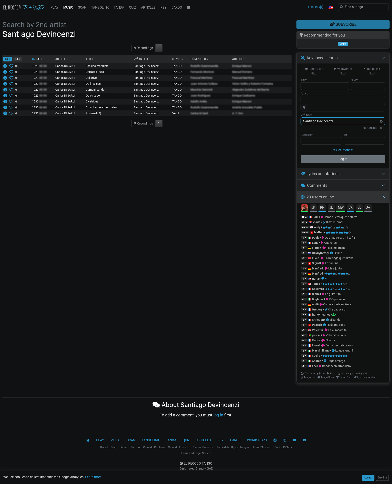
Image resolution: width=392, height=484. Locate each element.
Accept (368, 477)
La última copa (335, 324)
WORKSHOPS (257, 440)
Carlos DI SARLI (65, 66)
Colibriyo (91, 77)
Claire (316, 294)
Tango (316, 283)
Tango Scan (315, 68)
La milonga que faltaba (339, 258)
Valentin (317, 330)
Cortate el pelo (95, 71)
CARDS (177, 7)
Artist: (304, 93)
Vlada (316, 222)
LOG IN (313, 7)
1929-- (39, 66)
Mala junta (335, 268)
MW (341, 207)
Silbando (335, 319)
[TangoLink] (324, 222)
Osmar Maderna (203, 447)
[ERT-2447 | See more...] (6, 95)
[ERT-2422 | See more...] (6, 89)
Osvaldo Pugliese (154, 447)
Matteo (318, 232)
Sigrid (316, 263)
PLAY (54, 7)
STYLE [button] (177, 59)
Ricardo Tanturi (130, 447)
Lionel (316, 345)
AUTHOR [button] (238, 59)
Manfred (317, 268)
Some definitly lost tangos (232, 447)
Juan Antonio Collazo (204, 83)
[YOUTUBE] (294, 440)
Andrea (316, 361)
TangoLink (373, 68)
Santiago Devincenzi (146, 66)
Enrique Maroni (241, 66)
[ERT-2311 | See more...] (6, 66)
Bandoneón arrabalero (336, 366)
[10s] (16, 66)
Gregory (317, 309)
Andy (317, 227)
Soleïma (317, 288)
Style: (354, 80)
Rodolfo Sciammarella (204, 66)
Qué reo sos (93, 83)
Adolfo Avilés (198, 101)
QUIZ (132, 7)
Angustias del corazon (339, 345)
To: (345, 134)
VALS (175, 113)
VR (351, 207)
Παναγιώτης (320, 253)
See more (343, 150)
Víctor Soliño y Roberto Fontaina (252, 83)
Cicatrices (92, 101)
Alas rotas (330, 242)
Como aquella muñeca (337, 304)
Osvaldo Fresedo (178, 447)
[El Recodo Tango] (88, 440)
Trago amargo (336, 361)
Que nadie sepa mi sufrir (339, 237)
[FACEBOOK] (275, 440)
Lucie (315, 258)
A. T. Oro (237, 113)
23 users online (320, 197)
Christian (318, 319)
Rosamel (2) (93, 113)
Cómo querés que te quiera (340, 217)
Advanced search (322, 57)
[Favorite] (12, 66)
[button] (330, 7)
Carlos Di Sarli (199, 113)
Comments (317, 185)
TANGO (177, 66)
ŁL (359, 207)
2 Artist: (307, 115)
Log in (343, 159)
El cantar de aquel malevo (102, 107)
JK (313, 207)
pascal (316, 335)
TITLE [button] (90, 59)
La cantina (331, 263)
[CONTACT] (188, 7)
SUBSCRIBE (345, 24)
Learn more (93, 477)
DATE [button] (39, 59)
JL (331, 207)
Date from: (307, 134)
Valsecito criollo (335, 335)
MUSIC (68, 7)
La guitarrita (332, 294)
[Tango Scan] (332, 253)
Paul (315, 217)
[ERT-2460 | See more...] (6, 83)
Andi (315, 304)
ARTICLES (148, 7)
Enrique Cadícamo (243, 95)
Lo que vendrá (344, 350)
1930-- (39, 101)
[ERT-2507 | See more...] (6, 107)
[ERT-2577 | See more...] (6, 77)
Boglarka (318, 299)
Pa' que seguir (337, 299)
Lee (314, 366)
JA (368, 207)
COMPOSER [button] (198, 59)
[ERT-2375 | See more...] (6, 71)
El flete (338, 253)
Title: (304, 80)
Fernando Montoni (202, 71)
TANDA (119, 7)
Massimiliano (321, 350)
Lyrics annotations (323, 173)
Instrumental (370, 127)
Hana (315, 278)
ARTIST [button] (60, 59)
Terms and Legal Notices (196, 453)
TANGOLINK (100, 7)
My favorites (344, 68)
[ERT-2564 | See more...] (6, 101)
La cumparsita (335, 247)
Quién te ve (93, 95)
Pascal (316, 324)
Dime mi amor (334, 222)
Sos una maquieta (97, 66)
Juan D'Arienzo (261, 447)
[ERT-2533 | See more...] (6, 113)
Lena (315, 242)
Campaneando (95, 89)
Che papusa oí (337, 309)
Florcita (330, 340)
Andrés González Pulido (247, 107)
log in (218, 415)
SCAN (82, 7)
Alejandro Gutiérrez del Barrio (250, 89)
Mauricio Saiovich (201, 89)
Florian (316, 247)
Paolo (316, 237)
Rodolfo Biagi (108, 447)
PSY (163, 7)
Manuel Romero (242, 71)
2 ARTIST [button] (141, 59)
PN (322, 207)
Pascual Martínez (201, 77)
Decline (382, 477)
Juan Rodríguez (200, 95)
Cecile (316, 340)
